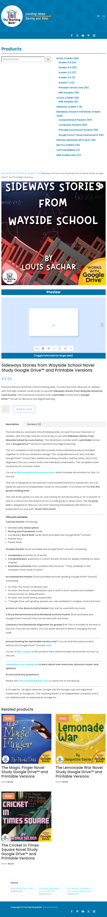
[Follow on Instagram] (94, 35)
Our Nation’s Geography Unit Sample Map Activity (79, 890)
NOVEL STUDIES (16, 173)
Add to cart (24, 409)
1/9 (37, 348)
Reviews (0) (34, 424)
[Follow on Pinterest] (88, 35)
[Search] (48, 59)
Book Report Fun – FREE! (22, 888)
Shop (4, 173)
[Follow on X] (77, 35)
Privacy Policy (51, 907)
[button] (100, 186)
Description (12, 424)
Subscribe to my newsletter (22, 664)
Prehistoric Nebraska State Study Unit (49, 890)
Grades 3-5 (32, 173)
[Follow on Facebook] (72, 35)
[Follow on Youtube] (83, 35)
